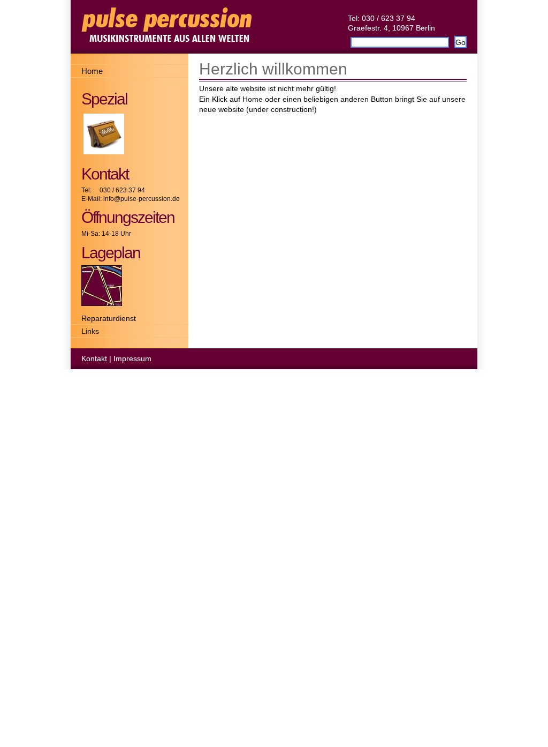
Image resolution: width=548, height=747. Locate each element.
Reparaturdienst (108, 318)
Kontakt (94, 358)
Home (92, 71)
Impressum (132, 358)
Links (90, 331)
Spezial (104, 99)
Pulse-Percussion (274, 27)
